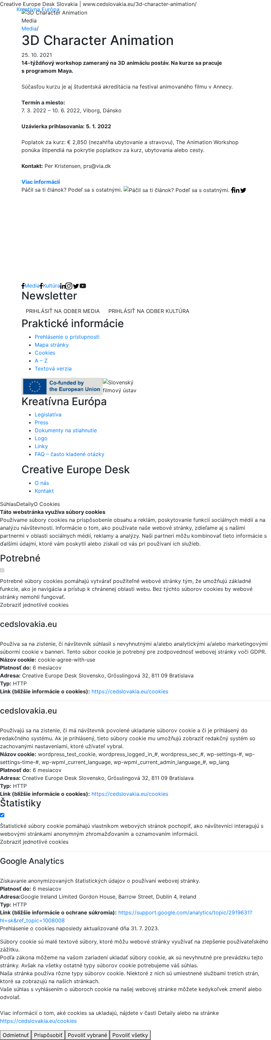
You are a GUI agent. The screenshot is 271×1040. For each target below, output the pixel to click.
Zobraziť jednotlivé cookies (34, 604)
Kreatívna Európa (38, 9)
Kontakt (44, 490)
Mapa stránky (52, 344)
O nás (42, 483)
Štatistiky (20, 803)
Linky (41, 446)
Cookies (45, 352)
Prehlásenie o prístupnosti (67, 336)
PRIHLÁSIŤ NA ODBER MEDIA (63, 311)
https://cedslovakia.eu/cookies (130, 691)
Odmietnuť (16, 1035)
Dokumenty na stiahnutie (66, 430)
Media (29, 28)
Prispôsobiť (48, 1035)
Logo (41, 438)
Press (41, 422)
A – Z (41, 360)
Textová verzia (53, 368)
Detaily (25, 504)
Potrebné (20, 558)
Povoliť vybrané (87, 1035)
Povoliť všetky (130, 1035)
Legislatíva (48, 414)
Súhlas (8, 504)
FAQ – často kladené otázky (69, 454)
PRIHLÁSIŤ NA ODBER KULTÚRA (148, 311)
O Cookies (47, 504)
